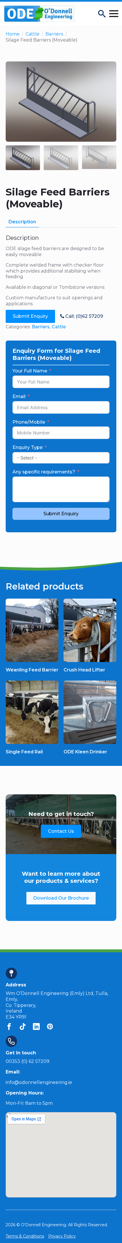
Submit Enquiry (61, 513)
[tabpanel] (61, 270)
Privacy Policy (62, 1236)
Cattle (32, 34)
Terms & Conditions (25, 1236)
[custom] (9, 1026)
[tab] (22, 222)
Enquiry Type (27, 447)
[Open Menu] (113, 13)
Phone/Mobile (28, 422)
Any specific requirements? (43, 472)
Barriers (54, 34)
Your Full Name (29, 371)
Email (19, 396)
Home (13, 34)
